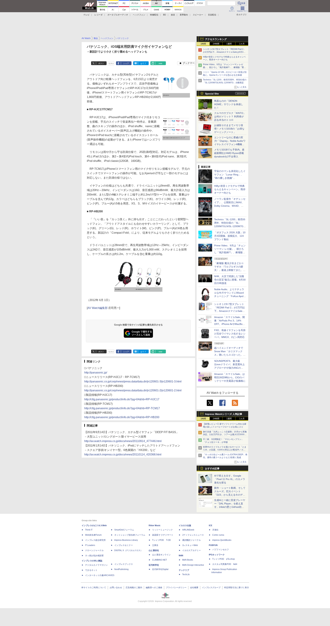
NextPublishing (121, 569)
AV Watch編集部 (97, 307)
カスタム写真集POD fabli (224, 564)
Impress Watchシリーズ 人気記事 (223, 414)
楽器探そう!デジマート (162, 535)
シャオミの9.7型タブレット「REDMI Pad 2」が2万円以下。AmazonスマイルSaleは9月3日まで (224, 52)
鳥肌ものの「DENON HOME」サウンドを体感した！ (228, 104)
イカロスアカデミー (191, 550)
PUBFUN (213, 545)
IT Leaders (90, 545)
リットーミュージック (162, 530)
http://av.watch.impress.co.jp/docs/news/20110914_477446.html (123, 441)
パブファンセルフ (220, 549)
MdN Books (187, 560)
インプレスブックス (123, 564)
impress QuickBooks (221, 540)
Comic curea (218, 535)
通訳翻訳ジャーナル (191, 540)
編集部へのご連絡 (154, 587)
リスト (111, 63)
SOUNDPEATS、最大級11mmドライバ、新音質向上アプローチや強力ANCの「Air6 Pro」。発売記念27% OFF (229, 368)
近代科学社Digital (160, 569)
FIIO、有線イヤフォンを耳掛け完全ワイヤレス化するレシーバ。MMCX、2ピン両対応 (229, 333)
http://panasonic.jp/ (95, 372)
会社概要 (194, 587)
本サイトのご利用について (93, 587)
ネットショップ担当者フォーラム (129, 535)
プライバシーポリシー (176, 587)
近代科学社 (154, 565)
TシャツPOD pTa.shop (223, 559)
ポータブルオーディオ (117, 15)
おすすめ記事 (212, 468)
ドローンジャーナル (94, 550)
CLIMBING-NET (159, 560)
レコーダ (98, 15)
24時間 (216, 44)
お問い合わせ (116, 587)
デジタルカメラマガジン (96, 565)
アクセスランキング (216, 39)
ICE (210, 525)
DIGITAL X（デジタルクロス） (128, 550)
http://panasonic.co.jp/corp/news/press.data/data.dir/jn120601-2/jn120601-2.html (133, 390)
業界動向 (184, 15)
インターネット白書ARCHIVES (99, 575)
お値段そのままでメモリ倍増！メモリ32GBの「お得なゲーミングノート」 (229, 128)
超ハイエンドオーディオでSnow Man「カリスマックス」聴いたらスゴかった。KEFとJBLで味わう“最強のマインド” (229, 354)
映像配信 (154, 15)
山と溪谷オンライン (161, 555)
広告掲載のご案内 (134, 587)
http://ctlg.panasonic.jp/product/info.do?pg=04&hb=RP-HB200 (121, 417)
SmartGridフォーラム (124, 530)
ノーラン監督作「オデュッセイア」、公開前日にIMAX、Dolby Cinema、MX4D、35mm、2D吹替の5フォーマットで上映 (229, 206)
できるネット (91, 570)
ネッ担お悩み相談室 (94, 555)
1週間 (229, 44)
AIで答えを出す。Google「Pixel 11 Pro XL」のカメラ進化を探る (229, 479)
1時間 (203, 44)
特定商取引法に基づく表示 (236, 587)
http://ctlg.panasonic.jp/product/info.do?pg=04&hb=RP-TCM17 (122, 408)
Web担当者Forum (93, 535)
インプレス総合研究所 (95, 540)
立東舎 (155, 545)
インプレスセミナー (123, 545)
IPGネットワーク (217, 555)
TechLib (186, 574)
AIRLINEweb (188, 530)
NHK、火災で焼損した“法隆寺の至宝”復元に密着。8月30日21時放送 (230, 279)
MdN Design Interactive (193, 565)
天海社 (215, 530)
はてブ (143, 63)
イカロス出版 (185, 525)
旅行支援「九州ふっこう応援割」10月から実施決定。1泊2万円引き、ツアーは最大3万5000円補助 (225, 435)
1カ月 (242, 44)
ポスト (101, 63)
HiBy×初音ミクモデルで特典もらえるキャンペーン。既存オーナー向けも (229, 189)
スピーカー (198, 15)
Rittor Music (155, 525)
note (160, 63)
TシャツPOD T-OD (161, 540)
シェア (126, 63)
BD (164, 15)
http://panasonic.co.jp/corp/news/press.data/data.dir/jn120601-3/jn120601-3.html (133, 381)
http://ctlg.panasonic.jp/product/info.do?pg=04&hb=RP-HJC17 (121, 399)
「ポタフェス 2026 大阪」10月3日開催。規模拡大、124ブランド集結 (229, 236)
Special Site (212, 93)
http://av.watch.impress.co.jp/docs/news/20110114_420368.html (122, 454)
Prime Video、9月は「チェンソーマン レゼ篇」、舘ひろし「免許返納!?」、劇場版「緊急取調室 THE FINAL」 (224, 67)
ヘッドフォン (139, 15)
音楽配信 (212, 15)
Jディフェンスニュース (193, 535)
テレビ (86, 15)
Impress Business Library (126, 540)
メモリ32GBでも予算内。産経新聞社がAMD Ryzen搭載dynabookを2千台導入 (229, 153)
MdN (181, 555)
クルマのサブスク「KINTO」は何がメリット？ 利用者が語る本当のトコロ (230, 116)
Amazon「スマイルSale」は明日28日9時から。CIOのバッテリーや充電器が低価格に (229, 377)
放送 (173, 15)
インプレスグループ (211, 587)
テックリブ (184, 570)
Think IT (88, 530)
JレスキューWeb (190, 545)
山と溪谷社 (154, 550)
